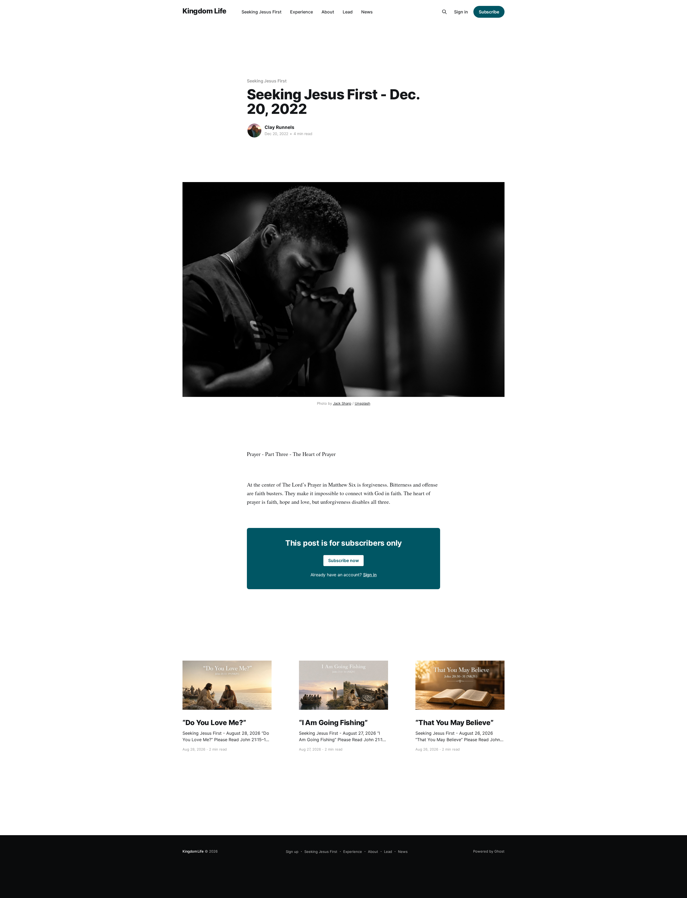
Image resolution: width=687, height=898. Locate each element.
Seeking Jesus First (262, 12)
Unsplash (362, 403)
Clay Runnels (279, 127)
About (327, 12)
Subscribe (489, 12)
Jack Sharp (342, 403)
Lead (348, 12)
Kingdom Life (204, 11)
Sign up (292, 851)
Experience (301, 12)
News (367, 12)
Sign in (461, 12)
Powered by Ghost (489, 851)
